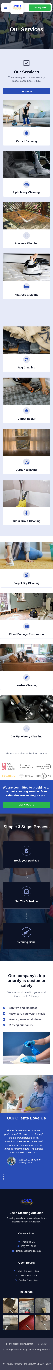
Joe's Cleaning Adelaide (26, 1213)
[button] (5, 7)
